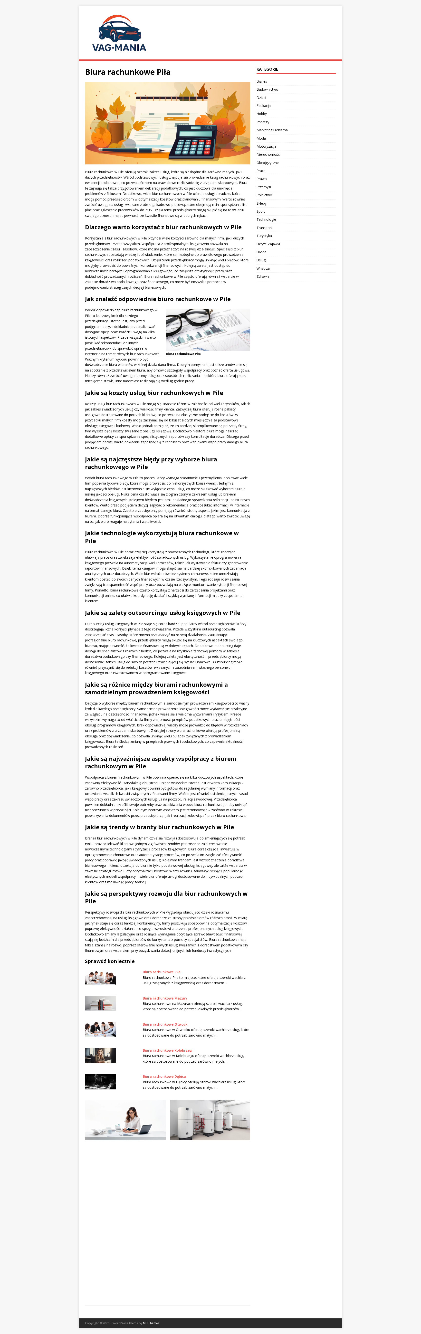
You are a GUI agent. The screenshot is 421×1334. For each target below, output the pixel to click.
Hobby (262, 113)
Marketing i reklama (272, 130)
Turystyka (264, 235)
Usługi (261, 260)
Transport (264, 227)
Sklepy (262, 203)
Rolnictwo (264, 195)
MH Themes (151, 1323)
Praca (261, 170)
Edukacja (264, 105)
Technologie (266, 219)
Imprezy (263, 122)
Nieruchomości (268, 154)
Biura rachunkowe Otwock (165, 1024)
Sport (261, 211)
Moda (261, 138)
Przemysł (264, 187)
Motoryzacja (267, 146)
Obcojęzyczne (268, 162)
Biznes (262, 81)
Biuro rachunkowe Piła (162, 972)
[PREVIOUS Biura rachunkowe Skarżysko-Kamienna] (125, 1199)
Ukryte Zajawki (268, 244)
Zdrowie (263, 276)
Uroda (261, 252)
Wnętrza (263, 268)
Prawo (262, 178)
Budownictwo (267, 89)
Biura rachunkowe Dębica (164, 1076)
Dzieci (261, 97)
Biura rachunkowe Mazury (165, 998)
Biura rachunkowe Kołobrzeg (167, 1050)
